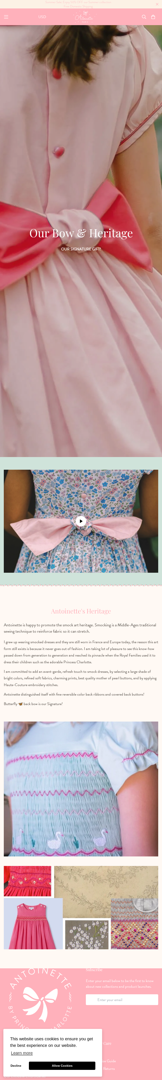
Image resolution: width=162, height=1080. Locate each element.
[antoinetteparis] (85, 16)
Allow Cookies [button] (62, 1065)
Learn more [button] (22, 1053)
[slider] (60, 567)
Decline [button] (16, 1065)
